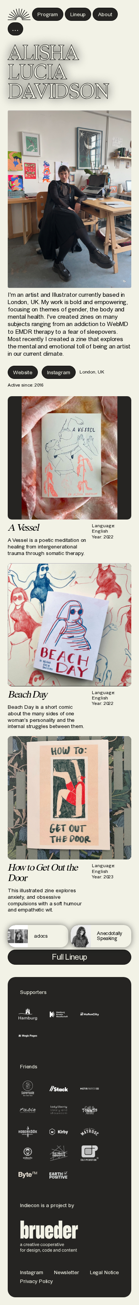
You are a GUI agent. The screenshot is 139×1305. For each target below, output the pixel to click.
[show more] (15, 28)
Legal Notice (104, 1272)
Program (47, 14)
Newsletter (66, 1272)
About (105, 14)
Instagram (31, 1272)
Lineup (78, 14)
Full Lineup (69, 958)
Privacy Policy (36, 1281)
